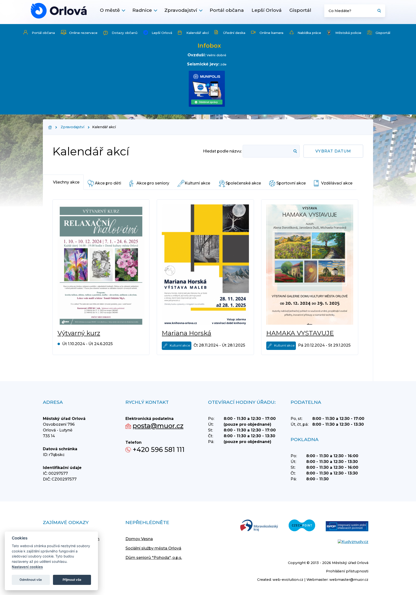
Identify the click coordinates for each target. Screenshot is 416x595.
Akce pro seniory (152, 183)
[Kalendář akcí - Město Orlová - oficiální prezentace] (59, 11)
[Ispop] (347, 526)
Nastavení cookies (27, 567)
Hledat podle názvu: (222, 151)
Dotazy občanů (124, 33)
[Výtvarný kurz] (101, 264)
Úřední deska (234, 33)
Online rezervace (83, 33)
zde (223, 64)
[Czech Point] (302, 525)
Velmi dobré (216, 55)
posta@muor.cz (158, 426)
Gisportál (300, 10)
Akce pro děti (108, 183)
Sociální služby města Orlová (153, 548)
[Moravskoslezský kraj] (259, 525)
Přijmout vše (72, 580)
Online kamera (271, 33)
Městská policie (348, 33)
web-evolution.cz (288, 579)
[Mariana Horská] (205, 264)
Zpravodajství (180, 10)
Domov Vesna (139, 539)
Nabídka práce (309, 33)
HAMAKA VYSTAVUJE (300, 333)
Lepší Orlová (267, 10)
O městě (110, 10)
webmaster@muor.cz (348, 579)
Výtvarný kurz (79, 333)
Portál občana (227, 10)
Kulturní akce (197, 183)
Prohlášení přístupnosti (347, 571)
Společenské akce (243, 183)
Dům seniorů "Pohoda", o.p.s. (153, 557)
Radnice (142, 10)
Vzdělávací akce (336, 183)
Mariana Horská (186, 333)
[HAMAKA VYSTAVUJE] (309, 264)
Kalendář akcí (197, 33)
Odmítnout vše (31, 580)
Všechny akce (66, 182)
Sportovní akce (291, 183)
